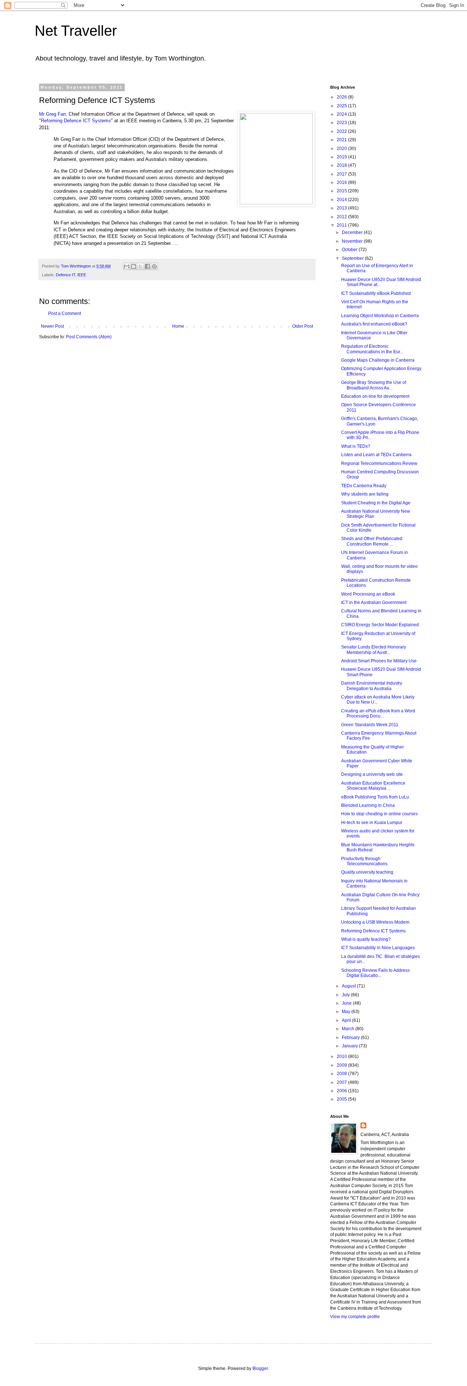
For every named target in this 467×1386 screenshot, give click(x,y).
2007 (342, 1082)
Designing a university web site (372, 774)
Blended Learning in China (368, 805)
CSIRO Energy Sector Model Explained (380, 624)
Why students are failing (365, 494)
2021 (342, 139)
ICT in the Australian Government (373, 602)
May (346, 1011)
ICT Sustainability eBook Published (376, 293)
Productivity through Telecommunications (364, 861)
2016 (342, 182)
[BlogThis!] (133, 266)
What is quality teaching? (366, 939)
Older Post (302, 326)
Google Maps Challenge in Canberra (377, 360)
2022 (342, 131)
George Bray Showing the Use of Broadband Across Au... (373, 385)
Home (178, 326)
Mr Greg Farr (52, 114)
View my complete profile (355, 1316)
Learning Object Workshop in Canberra (380, 315)
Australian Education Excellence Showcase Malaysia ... (373, 786)
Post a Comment (64, 313)
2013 (342, 208)
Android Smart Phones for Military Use (379, 660)
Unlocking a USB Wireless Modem (375, 922)
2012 (342, 216)
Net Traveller (76, 31)
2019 (342, 156)
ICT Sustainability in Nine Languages (378, 947)
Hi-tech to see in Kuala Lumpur (371, 822)
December (353, 232)
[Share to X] (140, 266)
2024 (342, 114)
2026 (342, 97)
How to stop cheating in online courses (379, 813)
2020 (342, 148)
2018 (342, 165)
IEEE (81, 275)
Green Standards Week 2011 (369, 724)
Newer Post (52, 326)
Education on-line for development (375, 396)
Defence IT (65, 275)
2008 (342, 1073)
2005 (342, 1099)
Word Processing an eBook (368, 594)
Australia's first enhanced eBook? (374, 324)
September (353, 258)
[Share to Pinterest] (154, 266)
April (347, 1020)
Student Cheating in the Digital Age (375, 502)
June (347, 1003)
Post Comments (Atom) (89, 336)
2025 (342, 105)
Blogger (260, 1368)
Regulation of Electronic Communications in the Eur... (372, 349)
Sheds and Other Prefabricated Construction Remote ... (371, 541)
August (349, 986)
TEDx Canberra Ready (363, 485)
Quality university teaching (367, 872)
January (350, 1045)
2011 (342, 225)
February (351, 1037)
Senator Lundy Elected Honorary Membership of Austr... (373, 649)
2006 (342, 1090)
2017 (342, 174)
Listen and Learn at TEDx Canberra (376, 454)
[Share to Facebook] (147, 266)
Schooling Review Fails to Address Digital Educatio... (375, 973)
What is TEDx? (355, 446)
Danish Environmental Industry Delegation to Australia (371, 686)
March (348, 1028)
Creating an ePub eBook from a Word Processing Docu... (378, 713)
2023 (342, 122)
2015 (342, 190)
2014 (342, 199)
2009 (342, 1065)
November (353, 241)
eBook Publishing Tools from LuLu (375, 797)
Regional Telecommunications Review (379, 463)
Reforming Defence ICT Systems (76, 120)
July (346, 994)
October (350, 249)
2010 (342, 1056)
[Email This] (126, 266)
